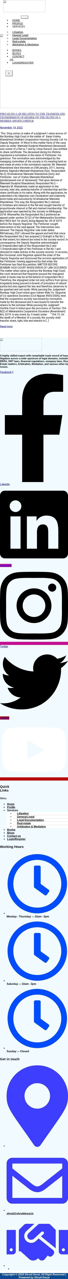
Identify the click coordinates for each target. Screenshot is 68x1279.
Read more (6, 326)
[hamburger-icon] (24, 17)
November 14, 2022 (11, 127)
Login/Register (23, 62)
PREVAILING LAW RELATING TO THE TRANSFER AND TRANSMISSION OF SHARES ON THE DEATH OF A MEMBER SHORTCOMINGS (32, 117)
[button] (34, 798)
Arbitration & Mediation (25, 44)
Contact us (17, 58)
